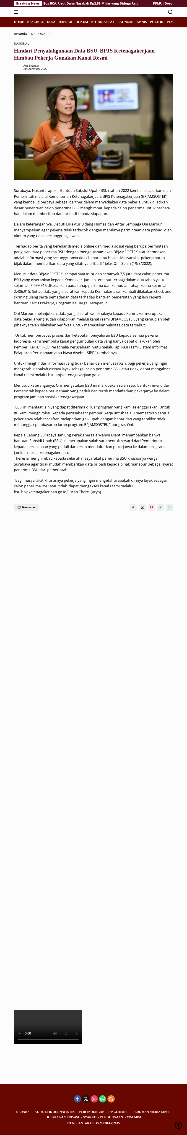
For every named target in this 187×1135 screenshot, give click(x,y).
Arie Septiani (31, 66)
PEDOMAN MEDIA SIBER (151, 1112)
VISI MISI (134, 1117)
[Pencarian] (170, 12)
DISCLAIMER (118, 1112)
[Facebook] (77, 1099)
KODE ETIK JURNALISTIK (54, 1112)
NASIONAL (21, 43)
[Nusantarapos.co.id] (44, 12)
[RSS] (111, 1099)
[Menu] (17, 12)
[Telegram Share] (160, 507)
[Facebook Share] (133, 507)
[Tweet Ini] (142, 507)
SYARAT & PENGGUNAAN (103, 1117)
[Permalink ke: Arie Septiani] (17, 67)
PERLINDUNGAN (91, 1112)
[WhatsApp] (102, 1099)
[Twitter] (85, 1099)
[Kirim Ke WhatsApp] (169, 507)
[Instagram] (94, 1099)
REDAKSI (23, 1112)
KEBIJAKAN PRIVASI (63, 1117)
